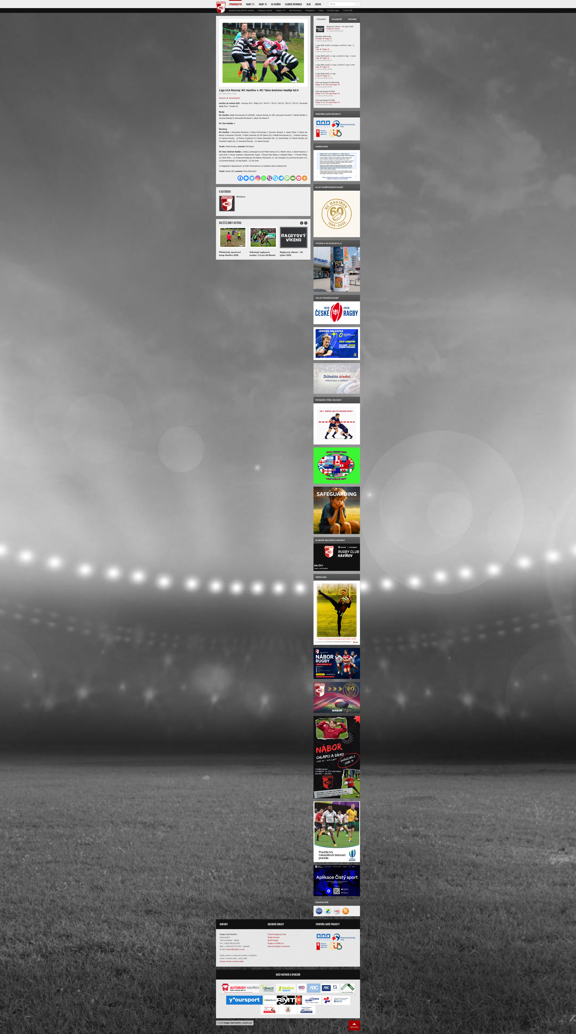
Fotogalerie (310, 10)
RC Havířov (276, 4)
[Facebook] (240, 178)
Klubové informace (293, 4)
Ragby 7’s (250, 4)
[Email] (293, 178)
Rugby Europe (274, 937)
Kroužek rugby (333, 10)
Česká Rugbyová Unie (277, 934)
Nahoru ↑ (354, 1025)
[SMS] (287, 178)
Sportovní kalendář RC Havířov (241, 10)
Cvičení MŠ (347, 10)
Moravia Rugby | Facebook (279, 946)
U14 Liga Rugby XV (333, 102)
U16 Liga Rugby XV (333, 93)
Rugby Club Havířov (232, 1023)
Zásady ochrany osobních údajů (231, 961)
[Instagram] (257, 178)
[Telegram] (281, 178)
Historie (352, 19)
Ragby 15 (263, 4)
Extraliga (318, 38)
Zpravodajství (235, 4)
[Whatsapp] (263, 178)
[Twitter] (252, 178)
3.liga (317, 67)
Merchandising (295, 10)
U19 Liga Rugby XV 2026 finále (327, 82)
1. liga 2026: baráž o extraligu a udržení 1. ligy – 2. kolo (334, 46)
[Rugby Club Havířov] (221, 13)
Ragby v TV (280, 10)
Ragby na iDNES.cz (276, 943)
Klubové (222, 98)
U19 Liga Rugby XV (333, 85)
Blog (309, 4)
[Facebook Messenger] (246, 178)
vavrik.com (247, 1023)
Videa (321, 10)
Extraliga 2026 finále (323, 36)
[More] (304, 178)
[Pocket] (298, 178)
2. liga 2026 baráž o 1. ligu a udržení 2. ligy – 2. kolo (335, 56)
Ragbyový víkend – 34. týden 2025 (340, 26)
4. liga (317, 76)
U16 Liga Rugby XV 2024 (325, 91)
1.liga (317, 49)
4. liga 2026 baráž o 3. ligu (325, 74)
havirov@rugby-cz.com (235, 949)
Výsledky (321, 19)
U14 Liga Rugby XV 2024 (325, 100)
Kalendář (337, 19)
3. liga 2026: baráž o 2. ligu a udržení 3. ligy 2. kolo (335, 65)
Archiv (318, 4)
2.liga (317, 58)
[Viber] (269, 178)
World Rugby (273, 940)
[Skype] (275, 178)
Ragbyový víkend (265, 10)
